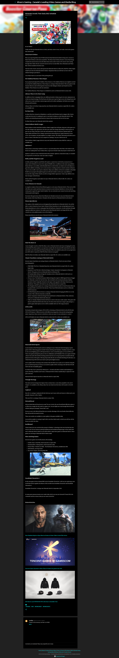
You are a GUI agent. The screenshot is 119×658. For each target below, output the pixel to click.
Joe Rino (31, 620)
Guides (65, 652)
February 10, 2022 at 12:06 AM (39, 620)
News (32, 606)
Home (40, 650)
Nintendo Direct (38, 606)
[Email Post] (26, 605)
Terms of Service (60, 650)
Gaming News (51, 652)
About (43, 650)
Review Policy (77, 650)
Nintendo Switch (46, 606)
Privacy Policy (53, 650)
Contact (47, 650)
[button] (26, 18)
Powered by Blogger (60, 656)
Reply (30, 624)
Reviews (56, 652)
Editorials (61, 652)
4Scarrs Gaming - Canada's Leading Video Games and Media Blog (46, 2)
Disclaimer (67, 650)
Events (69, 652)
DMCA (72, 650)
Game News (28, 606)
